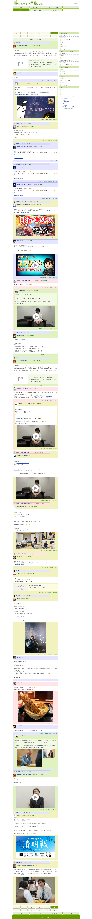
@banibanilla (27, 725)
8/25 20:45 (36, 290)
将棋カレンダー (64, 69)
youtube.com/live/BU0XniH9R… (48, 210)
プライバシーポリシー (66, 94)
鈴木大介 (19, 240)
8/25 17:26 (32, 335)
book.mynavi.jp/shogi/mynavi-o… (22, 530)
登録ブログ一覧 (37, 913)
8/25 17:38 (32, 725)
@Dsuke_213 (24, 240)
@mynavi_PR (33, 403)
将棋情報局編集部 (22, 290)
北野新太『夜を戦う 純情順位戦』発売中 (26, 865)
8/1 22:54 (32, 815)
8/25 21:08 (30, 240)
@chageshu (23, 598)
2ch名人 (63, 103)
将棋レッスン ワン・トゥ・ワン (68, 106)
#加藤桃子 (17, 418)
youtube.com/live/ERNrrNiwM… (36, 747)
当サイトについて (65, 89)
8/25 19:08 (30, 556)
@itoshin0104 (31, 73)
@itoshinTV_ (35, 83)
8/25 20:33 (38, 45)
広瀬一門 (19, 126)
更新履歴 (63, 91)
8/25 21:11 (40, 146)
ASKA (18, 573)
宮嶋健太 (18, 123)
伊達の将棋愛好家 (65, 101)
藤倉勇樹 (18, 570)
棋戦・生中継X (37, 10)
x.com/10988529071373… (21, 423)
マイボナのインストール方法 (68, 62)
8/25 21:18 (32, 126)
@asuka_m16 (25, 682)
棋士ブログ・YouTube (54, 7)
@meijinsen (27, 335)
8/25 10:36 (36, 735)
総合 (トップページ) (65, 35)
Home (21, 913)
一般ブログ (71, 7)
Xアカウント (64, 85)
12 (54, 36)
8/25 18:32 (30, 657)
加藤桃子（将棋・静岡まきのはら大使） (25, 280)
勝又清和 (18, 42)
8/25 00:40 (28, 598)
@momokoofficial (38, 280)
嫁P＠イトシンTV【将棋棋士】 (25, 83)
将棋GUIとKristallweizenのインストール (69, 60)
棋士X (21, 10)
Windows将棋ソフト (66, 53)
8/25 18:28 (31, 682)
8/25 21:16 (40, 83)
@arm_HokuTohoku (33, 146)
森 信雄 (18, 771)
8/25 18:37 (39, 403)
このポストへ (42, 70)
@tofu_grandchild (24, 556)
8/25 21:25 (37, 73)
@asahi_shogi (31, 735)
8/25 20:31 (44, 388)
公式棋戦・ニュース (37, 7)
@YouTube (34, 94)
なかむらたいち (20, 725)
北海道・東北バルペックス (23, 146)
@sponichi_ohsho (31, 45)
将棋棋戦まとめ (64, 71)
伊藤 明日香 (19, 682)
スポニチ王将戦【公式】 (22, 45)
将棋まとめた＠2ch (65, 98)
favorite (55, 70)
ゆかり (18, 556)
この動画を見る (43, 277)
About (71, 913)
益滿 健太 (19, 815)
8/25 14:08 (46, 865)
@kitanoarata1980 (39, 865)
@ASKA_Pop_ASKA (25, 573)
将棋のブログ (64, 100)
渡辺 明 (17, 358)
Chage (18, 598)
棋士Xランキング (65, 49)
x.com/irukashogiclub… (19, 564)
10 (39, 36)
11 (46, 36)
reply (46, 70)
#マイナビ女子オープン (24, 411)
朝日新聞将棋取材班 (23, 735)
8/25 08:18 (41, 774)
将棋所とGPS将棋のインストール (69, 64)
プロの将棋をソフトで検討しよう (69, 58)
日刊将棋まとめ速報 (66, 105)
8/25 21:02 (39, 204)
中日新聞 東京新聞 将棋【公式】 (24, 774)
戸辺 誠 (18, 332)
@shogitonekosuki (25, 815)
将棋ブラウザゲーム (66, 55)
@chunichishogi (35, 774)
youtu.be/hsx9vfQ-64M (19, 874)
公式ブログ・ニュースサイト (68, 78)
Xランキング (54, 10)
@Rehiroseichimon (25, 126)
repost (50, 70)
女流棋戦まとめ (64, 73)
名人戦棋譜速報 (20, 335)
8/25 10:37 (37, 506)
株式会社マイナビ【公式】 (24, 403)
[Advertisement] (46, 21)
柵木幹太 (18, 164)
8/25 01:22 (31, 573)
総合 (21, 7)
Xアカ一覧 (54, 913)
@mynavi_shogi (30, 290)
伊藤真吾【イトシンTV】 (22, 73)
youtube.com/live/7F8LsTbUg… (22, 94)
